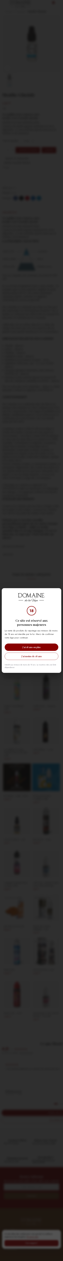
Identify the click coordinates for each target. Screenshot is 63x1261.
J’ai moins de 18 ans (31, 656)
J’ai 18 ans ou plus (31, 647)
